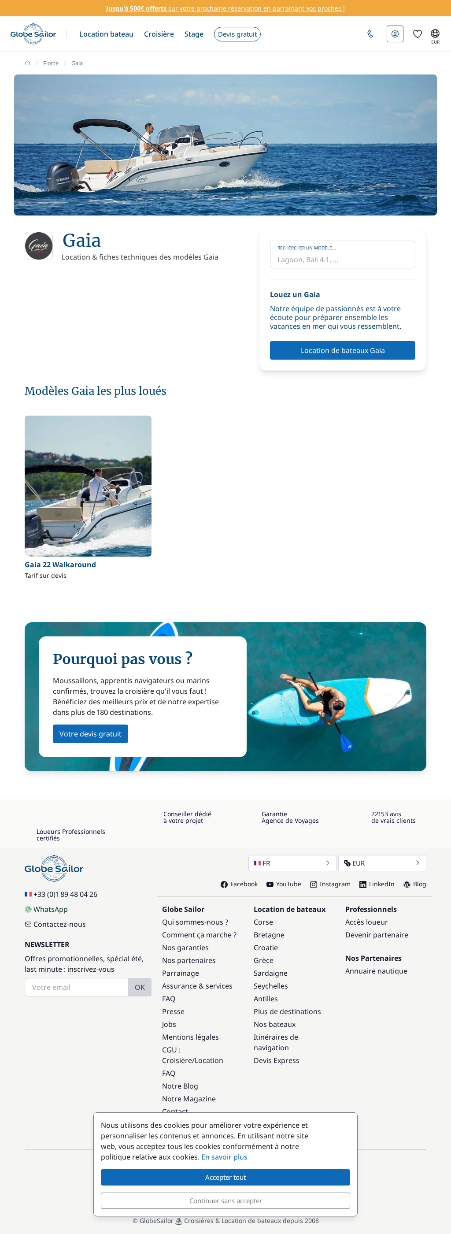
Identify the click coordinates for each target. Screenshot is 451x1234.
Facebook (244, 884)
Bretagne (269, 935)
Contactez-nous (59, 924)
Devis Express (276, 1060)
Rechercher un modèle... (306, 248)
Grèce (264, 960)
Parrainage (180, 973)
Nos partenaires (189, 960)
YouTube (288, 884)
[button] (106, 34)
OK (140, 987)
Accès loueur (366, 922)
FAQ (169, 999)
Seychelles (271, 986)
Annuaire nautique (376, 971)
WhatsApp (50, 909)
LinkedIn (382, 884)
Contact (175, 1111)
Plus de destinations (287, 1011)
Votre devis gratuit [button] (90, 734)
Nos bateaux (275, 1024)
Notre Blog (180, 1086)
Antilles (266, 999)
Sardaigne (271, 973)
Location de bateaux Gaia (343, 350)
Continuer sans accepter (225, 1200)
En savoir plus (224, 1157)
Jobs (169, 1024)
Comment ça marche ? (199, 935)
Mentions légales (190, 1037)
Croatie (266, 947)
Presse (173, 1011)
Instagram (335, 884)
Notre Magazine (189, 1099)
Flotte (51, 63)
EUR (358, 863)
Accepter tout (225, 1177)
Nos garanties (185, 947)
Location (209, 1060)
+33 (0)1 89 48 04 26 (65, 894)
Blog (419, 884)
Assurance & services (197, 986)
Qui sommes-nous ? (195, 922)
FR (266, 863)
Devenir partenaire (376, 935)
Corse (263, 922)
